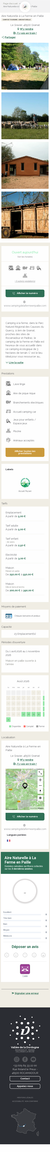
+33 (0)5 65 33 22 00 (25, 1065)
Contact (25, 1078)
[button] (25, 66)
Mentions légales (25, 1097)
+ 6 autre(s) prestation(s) (25, 281)
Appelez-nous (25, 1086)
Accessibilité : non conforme (25, 1101)
